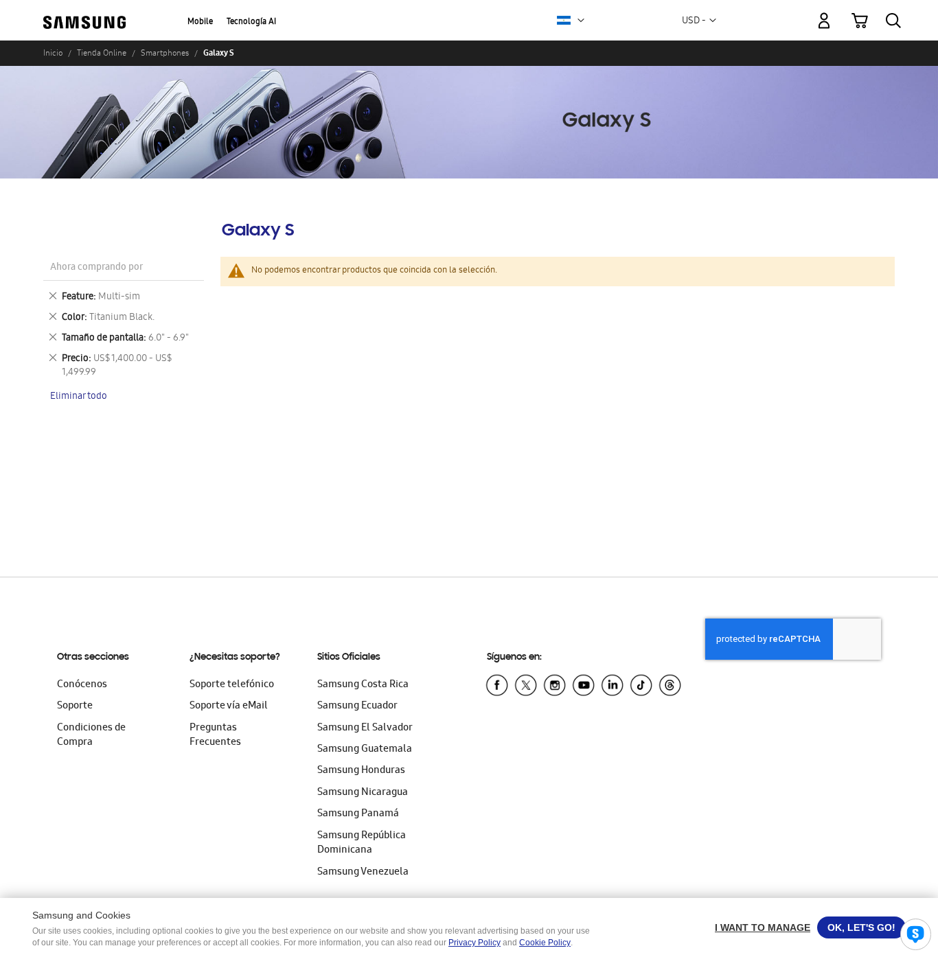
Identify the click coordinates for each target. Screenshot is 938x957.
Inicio (52, 52)
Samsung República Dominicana (361, 843)
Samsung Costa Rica (363, 685)
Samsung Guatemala (364, 749)
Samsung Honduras (361, 771)
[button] (580, 20)
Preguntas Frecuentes (215, 735)
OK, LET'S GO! (861, 927)
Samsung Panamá (358, 814)
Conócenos (82, 685)
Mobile (200, 22)
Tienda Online (101, 52)
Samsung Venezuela (363, 872)
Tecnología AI (251, 22)
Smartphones (165, 52)
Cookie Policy (545, 942)
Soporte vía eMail (229, 706)
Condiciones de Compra (91, 735)
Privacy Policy (474, 942)
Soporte (75, 706)
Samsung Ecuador (357, 706)
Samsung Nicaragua (362, 793)
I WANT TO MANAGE (762, 927)
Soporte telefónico (232, 685)
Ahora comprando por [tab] (96, 268)
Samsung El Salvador (365, 728)
